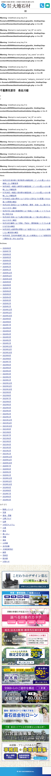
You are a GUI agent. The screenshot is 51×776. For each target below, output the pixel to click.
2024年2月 (7, 340)
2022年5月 (7, 405)
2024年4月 (7, 334)
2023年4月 (7, 371)
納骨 (4, 552)
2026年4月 (7, 261)
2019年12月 (7, 478)
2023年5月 (7, 368)
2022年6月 (7, 402)
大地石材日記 (8, 549)
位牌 (4, 522)
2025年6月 (7, 291)
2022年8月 (7, 395)
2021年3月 (7, 448)
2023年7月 (7, 362)
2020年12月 (7, 457)
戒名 (4, 540)
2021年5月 (7, 441)
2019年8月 (7, 490)
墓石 (4, 531)
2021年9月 (7, 429)
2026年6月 (7, 254)
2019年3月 (7, 500)
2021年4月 (7, 445)
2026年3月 (7, 264)
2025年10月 (7, 279)
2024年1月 (7, 343)
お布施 (5, 543)
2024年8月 (7, 322)
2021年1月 (7, 454)
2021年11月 (7, 423)
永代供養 (6, 546)
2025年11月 (7, 276)
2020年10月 (7, 463)
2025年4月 (7, 297)
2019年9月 (7, 487)
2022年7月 (7, 398)
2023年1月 (7, 380)
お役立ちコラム (9, 525)
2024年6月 (7, 328)
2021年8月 (7, 432)
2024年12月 (7, 310)
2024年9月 (7, 319)
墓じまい (6, 534)
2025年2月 (7, 303)
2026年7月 (7, 251)
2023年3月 (7, 374)
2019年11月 (7, 481)
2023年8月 (7, 359)
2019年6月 (7, 497)
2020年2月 (7, 472)
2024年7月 (7, 325)
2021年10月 (7, 426)
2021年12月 (7, 420)
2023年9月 (7, 356)
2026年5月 (7, 257)
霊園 (4, 537)
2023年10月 (7, 353)
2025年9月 (7, 282)
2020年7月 (7, 466)
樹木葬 (5, 558)
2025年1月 (7, 306)
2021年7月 (7, 435)
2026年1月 (7, 270)
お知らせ (6, 561)
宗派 (4, 512)
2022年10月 (7, 389)
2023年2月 (7, 377)
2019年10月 (7, 484)
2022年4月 (7, 408)
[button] (25, 11)
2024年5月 (7, 331)
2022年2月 (7, 414)
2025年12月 (7, 273)
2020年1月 (7, 475)
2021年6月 (7, 438)
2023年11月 (7, 349)
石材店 (5, 555)
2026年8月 (7, 248)
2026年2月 (7, 267)
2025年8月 (7, 285)
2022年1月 (7, 417)
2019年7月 (7, 494)
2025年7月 (7, 288)
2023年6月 (7, 365)
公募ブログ (7, 519)
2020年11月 (7, 460)
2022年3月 (7, 411)
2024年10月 (7, 316)
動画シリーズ (8, 509)
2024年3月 (7, 337)
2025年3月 (7, 300)
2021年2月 (7, 451)
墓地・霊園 (7, 515)
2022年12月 (7, 383)
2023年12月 (7, 346)
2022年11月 (7, 386)
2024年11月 (7, 313)
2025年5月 (7, 294)
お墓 (4, 528)
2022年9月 (7, 392)
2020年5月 (7, 469)
